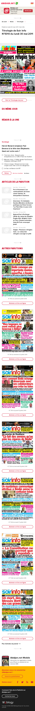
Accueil (4, 21)
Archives (26, 173)
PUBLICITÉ (17, 18)
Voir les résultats (18, 173)
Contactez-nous (10, 696)
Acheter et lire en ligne (17, 303)
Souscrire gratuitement (12, 676)
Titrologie (20, 21)
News (12, 21)
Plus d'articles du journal (10, 644)
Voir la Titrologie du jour (14, 100)
